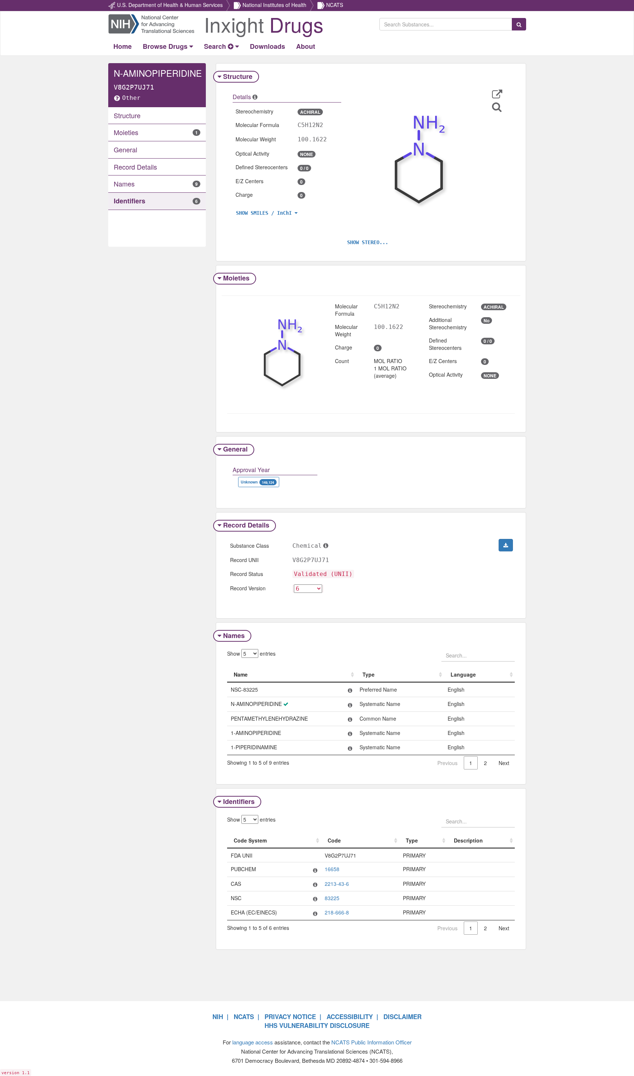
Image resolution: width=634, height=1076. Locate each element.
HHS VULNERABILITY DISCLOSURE (317, 1025)
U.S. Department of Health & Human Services (170, 4)
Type (368, 674)
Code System (250, 840)
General (235, 449)
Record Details (246, 525)
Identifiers (238, 801)
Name (241, 674)
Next (504, 763)
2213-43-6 (337, 883)
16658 (332, 869)
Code (334, 840)
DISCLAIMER (402, 1016)
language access (252, 1042)
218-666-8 (337, 912)
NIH (217, 1016)
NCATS (334, 4)
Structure (237, 76)
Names (234, 635)
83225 (332, 898)
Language (463, 674)
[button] (497, 94)
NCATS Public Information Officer (371, 1042)
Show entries (251, 653)
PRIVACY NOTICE (290, 1016)
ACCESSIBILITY (350, 1016)
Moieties (236, 278)
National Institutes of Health (274, 4)
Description (468, 840)
